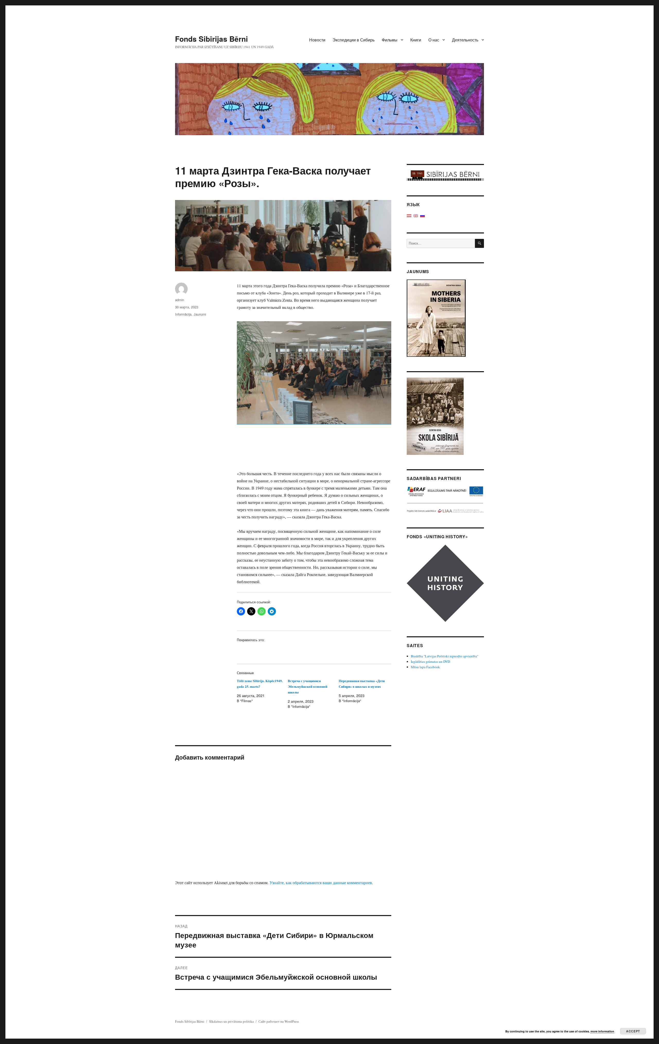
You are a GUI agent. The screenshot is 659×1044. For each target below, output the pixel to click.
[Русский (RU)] (422, 215)
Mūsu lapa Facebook (425, 667)
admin (179, 299)
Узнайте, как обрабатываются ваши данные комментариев (321, 882)
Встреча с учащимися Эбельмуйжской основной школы (307, 686)
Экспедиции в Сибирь (354, 40)
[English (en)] (415, 215)
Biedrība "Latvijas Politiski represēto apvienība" (444, 656)
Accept (633, 1031)
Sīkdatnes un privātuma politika (231, 1021)
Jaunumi (200, 314)
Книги (415, 40)
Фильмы (389, 40)
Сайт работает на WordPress (278, 1021)
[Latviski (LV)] (409, 215)
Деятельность (465, 40)
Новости (317, 40)
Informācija (183, 314)
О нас (433, 40)
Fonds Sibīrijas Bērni (211, 38)
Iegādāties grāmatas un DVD (430, 661)
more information (602, 1031)
